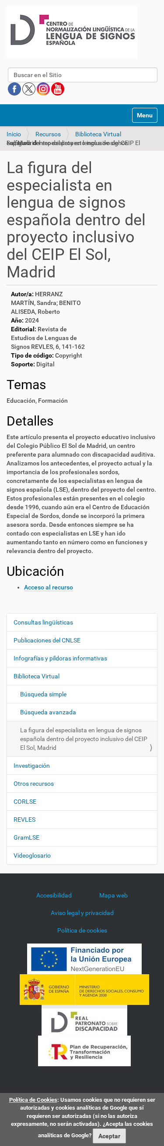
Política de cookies (82, 930)
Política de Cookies (33, 1099)
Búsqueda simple (43, 694)
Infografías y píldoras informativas (60, 658)
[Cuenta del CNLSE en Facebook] (15, 88)
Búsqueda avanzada (48, 712)
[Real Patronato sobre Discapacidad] (84, 1019)
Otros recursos (34, 783)
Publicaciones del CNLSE (47, 640)
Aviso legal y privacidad (82, 912)
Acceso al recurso (48, 587)
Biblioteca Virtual (98, 134)
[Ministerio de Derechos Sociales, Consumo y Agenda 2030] (84, 989)
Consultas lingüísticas (43, 622)
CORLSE (25, 801)
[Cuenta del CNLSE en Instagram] (44, 88)
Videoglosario (32, 855)
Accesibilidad (54, 895)
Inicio (14, 134)
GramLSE (26, 837)
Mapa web (113, 895)
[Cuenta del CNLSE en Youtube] (57, 88)
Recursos (48, 134)
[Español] (72, 33)
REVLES (24, 819)
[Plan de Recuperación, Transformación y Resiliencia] (84, 1050)
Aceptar (109, 1135)
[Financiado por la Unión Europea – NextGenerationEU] (84, 958)
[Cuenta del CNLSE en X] (29, 88)
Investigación (32, 765)
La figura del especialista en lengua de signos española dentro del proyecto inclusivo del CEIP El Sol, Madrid (83, 739)
